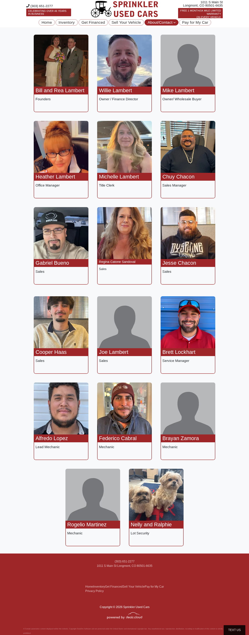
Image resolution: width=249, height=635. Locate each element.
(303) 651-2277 (41, 6)
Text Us (234, 630)
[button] (161, 22)
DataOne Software (84, 629)
